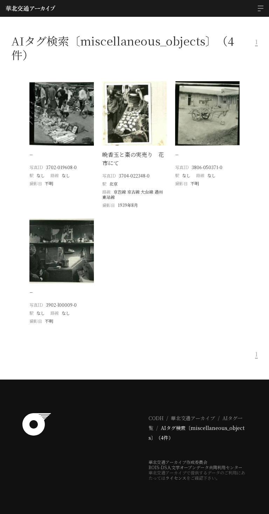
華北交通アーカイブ (193, 418)
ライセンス (175, 478)
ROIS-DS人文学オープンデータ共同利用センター (195, 467)
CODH (156, 418)
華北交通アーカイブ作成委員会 (178, 462)
